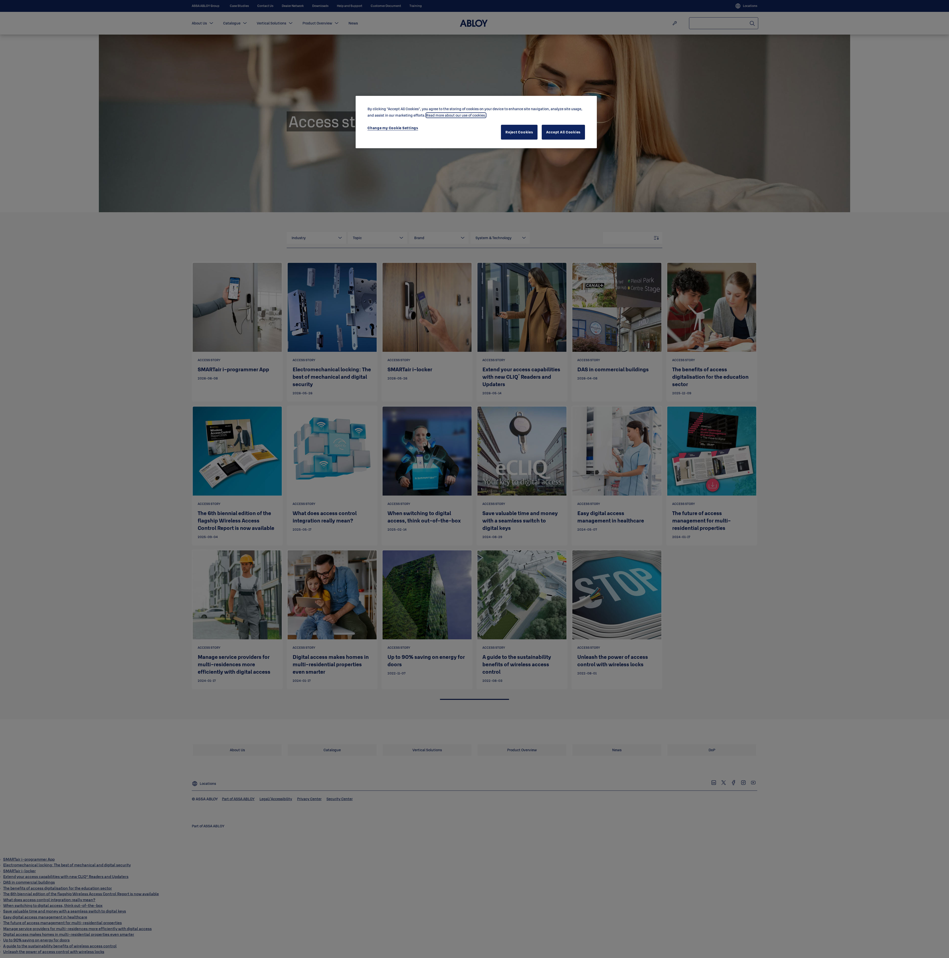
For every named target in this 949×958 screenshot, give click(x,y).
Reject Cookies (519, 132)
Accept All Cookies (563, 132)
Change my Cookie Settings (392, 127)
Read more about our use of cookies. (456, 115)
